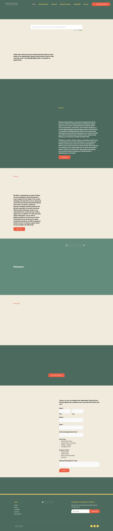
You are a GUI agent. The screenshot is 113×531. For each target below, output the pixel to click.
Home (34, 4)
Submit (64, 470)
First (60, 414)
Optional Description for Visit (68, 461)
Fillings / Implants (66, 445)
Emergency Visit (65, 446)
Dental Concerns (65, 4)
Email (61, 424)
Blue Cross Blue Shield (67, 455)
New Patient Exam (66, 441)
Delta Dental (64, 452)
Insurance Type (64, 450)
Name (61, 408)
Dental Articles (43, 4)
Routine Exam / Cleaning (68, 443)
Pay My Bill (77, 4)
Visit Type (62, 439)
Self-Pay (63, 457)
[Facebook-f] (94, 526)
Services (54, 4)
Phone (61, 417)
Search (86, 4)
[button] (101, 4)
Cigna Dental (65, 453)
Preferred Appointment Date (68, 432)
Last (73, 414)
